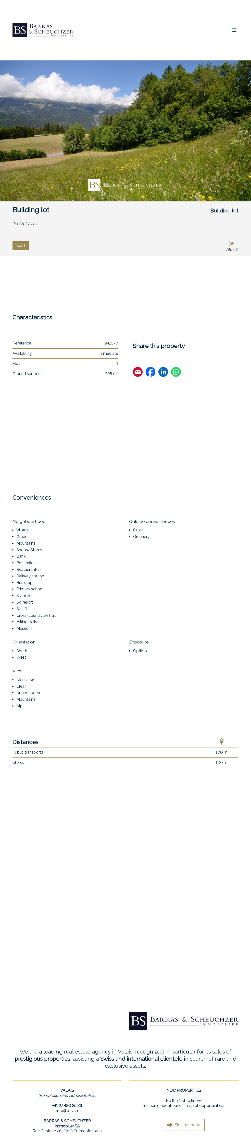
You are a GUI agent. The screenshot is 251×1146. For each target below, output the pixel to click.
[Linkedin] (163, 372)
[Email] (138, 372)
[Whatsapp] (176, 372)
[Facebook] (150, 372)
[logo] (43, 30)
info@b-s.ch (67, 1110)
